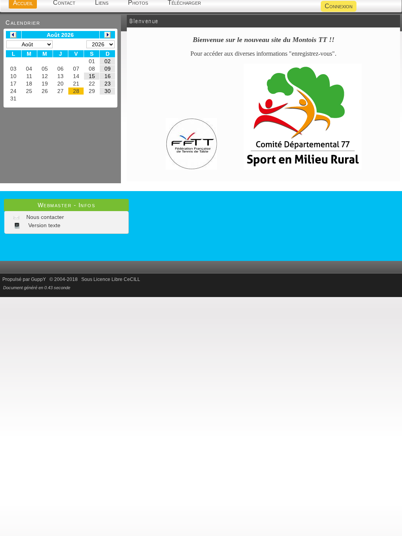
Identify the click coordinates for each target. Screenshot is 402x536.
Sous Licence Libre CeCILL (111, 279)
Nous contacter (44, 217)
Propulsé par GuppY (24, 279)
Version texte (43, 225)
